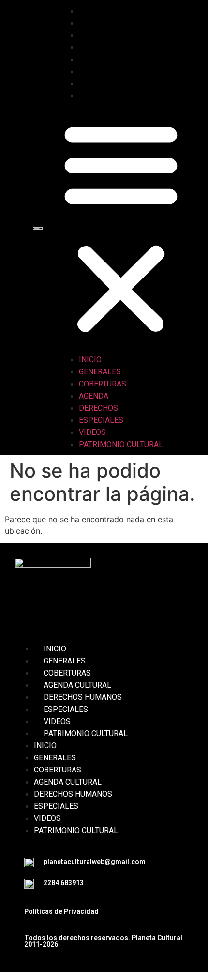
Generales (110, 23)
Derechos (108, 59)
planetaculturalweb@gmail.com (95, 861)
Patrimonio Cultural (131, 95)
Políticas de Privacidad (61, 911)
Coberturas (112, 35)
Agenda (103, 47)
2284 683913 (64, 883)
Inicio (100, 10)
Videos (102, 83)
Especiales (111, 71)
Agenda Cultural (77, 685)
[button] (120, 228)
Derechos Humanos (83, 697)
